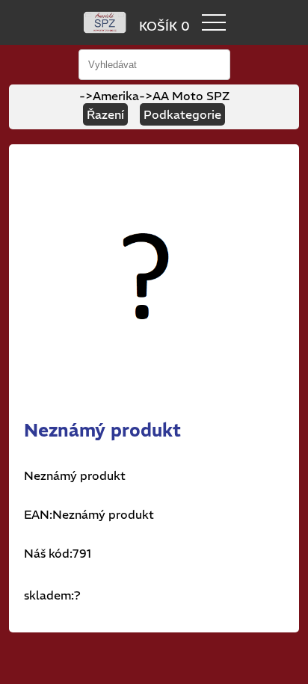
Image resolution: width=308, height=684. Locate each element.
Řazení (105, 114)
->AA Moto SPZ (184, 95)
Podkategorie (182, 114)
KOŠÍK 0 (164, 26)
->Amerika (109, 95)
